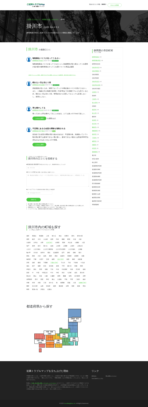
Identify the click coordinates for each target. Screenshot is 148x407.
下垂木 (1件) (54, 263)
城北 (27, 266)
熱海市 (94, 96)
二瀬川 (78, 279)
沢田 (27, 263)
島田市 (95, 110)
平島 (65, 279)
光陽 (82, 256)
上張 (47, 236)
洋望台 (43, 289)
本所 (33, 283)
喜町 (68, 253)
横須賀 (61, 286)
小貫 (83, 243)
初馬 (70, 276)
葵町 (27, 236)
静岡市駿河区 (97, 60)
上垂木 (72, 246)
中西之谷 (45, 273)
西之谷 (28, 276)
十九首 (83, 263)
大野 (42, 243)
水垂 (39, 283)
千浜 (51, 269)
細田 (53, 259)
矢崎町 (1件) (82, 283)
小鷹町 (77, 243)
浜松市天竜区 (96, 89)
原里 (42, 279)
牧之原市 (95, 162)
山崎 (42, 286)
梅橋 (63, 239)
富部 (27, 273)
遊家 (54, 286)
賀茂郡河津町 (96, 169)
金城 (51, 246)
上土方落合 (36, 249)
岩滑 (51, 239)
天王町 (78, 269)
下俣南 (76, 263)
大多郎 (28, 243)
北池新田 (56, 253)
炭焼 (57, 266)
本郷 (27, 283)
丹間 (40, 269)
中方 (51, 273)
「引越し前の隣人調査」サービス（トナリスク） (43, 383)
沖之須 (70, 243)
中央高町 (64, 269)
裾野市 (95, 141)
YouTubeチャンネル (97, 378)
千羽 (63, 266)
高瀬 (75, 266)
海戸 (27, 246)
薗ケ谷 (69, 266)
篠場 (39, 263)
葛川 (80, 253)
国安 (33, 256)
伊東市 (94, 106)
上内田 (58, 246)
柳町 (27, 286)
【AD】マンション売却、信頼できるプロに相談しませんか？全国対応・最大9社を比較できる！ (52, 75)
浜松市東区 (96, 71)
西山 (34, 276)
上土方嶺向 (71, 249)
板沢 (33, 239)
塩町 (33, 263)
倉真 (44, 256)
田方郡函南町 (96, 183)
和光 (84, 286)
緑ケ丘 (51, 283)
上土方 (28, 249)
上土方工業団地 (48, 249)
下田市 (95, 138)
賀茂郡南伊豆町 (97, 173)
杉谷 (44, 266)
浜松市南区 (95, 78)
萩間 (58, 276)
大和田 (57, 243)
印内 (57, 239)
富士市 (95, 113)
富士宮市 (96, 103)
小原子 (41, 259)
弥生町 (48, 286)
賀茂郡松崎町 (96, 176)
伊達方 (28, 269)
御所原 (28, 259)
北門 (63, 253)
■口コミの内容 (40, 172)
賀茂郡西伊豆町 (97, 180)
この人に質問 (39, 118)
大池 (74, 239)
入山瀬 (45, 239)
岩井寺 (43, 253)
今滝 (39, 239)
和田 (27, 289)
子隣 (34, 259)
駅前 (68, 239)
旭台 (60, 236)
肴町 (73, 259)
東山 (53, 279)
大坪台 (35, 243)
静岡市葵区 (96, 57)
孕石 (47, 279)
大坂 (80, 239)
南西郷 (62, 283)
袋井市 (95, 134)
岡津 (63, 243)
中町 (57, 273)
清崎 (74, 253)
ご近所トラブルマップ (33, 19)
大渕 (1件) (49, 243)
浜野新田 (29, 279)
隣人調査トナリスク (111, 376)
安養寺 (66, 236)
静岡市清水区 (96, 64)
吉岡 (67, 286)
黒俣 (56, 256)
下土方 (63, 263)
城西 (39, 266)
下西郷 (45, 263)
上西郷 (65, 246)
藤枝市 (95, 127)
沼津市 (95, 92)
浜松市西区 (95, 75)
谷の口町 (35, 286)
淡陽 (46, 269)
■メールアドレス (40, 189)
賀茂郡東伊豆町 (97, 166)
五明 (47, 259)
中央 (57, 269)
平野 (71, 279)
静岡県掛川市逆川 (37, 61)
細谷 (84, 279)
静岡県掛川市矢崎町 (38, 85)
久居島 (59, 279)
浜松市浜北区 (97, 85)
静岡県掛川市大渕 (37, 110)
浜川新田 (77, 276)
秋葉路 (41, 236)
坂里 (68, 259)
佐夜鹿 (80, 259)
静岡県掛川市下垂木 (38, 131)
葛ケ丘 (45, 246)
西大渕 (82, 273)
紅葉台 (50, 289)
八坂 (74, 283)
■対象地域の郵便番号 (46, 164)
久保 (39, 256)
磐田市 (94, 117)
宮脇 (68, 283)
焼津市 (95, 120)
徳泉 (84, 269)
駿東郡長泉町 (96, 190)
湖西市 (95, 145)
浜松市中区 (97, 67)
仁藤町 (52, 276)
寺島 (71, 269)
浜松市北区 (97, 82)
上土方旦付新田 (60, 249)
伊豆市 (95, 148)
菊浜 (49, 253)
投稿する (33, 200)
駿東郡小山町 (96, 194)
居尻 (27, 239)
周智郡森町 (95, 205)
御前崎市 (96, 152)
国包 (27, 256)
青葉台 (34, 236)
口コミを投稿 (114, 5)
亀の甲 (28, 253)
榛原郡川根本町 (97, 201)
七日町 (69, 273)
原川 (36, 279)
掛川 (39, 246)
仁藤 (46, 276)
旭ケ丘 (54, 236)
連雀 (78, 286)
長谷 (63, 273)
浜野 (84, 276)
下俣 (69, 263)
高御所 (69, 256)
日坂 (40, 276)
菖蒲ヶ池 (35, 289)
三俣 (44, 283)
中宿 (37, 273)
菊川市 (94, 155)
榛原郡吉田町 (96, 198)
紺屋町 (76, 256)
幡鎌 (64, 276)
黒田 (50, 256)
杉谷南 (51, 266)
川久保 (35, 253)
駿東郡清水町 (96, 187)
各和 (33, 246)
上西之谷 (80, 246)
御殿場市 (96, 131)
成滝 (75, 273)
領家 (73, 286)
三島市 (95, 99)
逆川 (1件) (60, 259)
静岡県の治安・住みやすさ (50, 19)
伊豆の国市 (95, 159)
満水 (34, 269)
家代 (73, 236)
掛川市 (95, 124)
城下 (33, 266)
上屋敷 (80, 249)
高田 (81, 266)
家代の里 (80, 236)
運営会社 (94, 376)
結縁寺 (62, 256)
